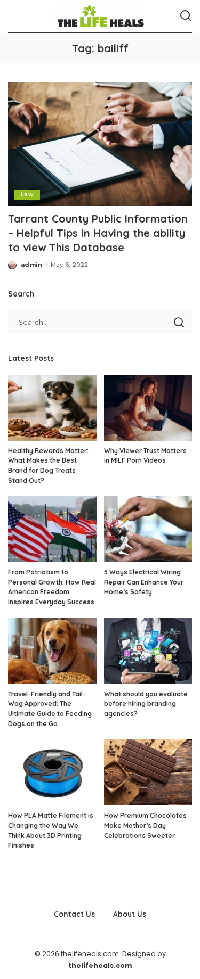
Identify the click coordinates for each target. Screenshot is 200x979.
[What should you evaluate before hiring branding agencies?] (148, 651)
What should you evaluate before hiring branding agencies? (146, 704)
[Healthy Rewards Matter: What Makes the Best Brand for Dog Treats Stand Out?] (52, 408)
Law (27, 194)
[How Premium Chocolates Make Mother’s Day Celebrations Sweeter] (148, 772)
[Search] (185, 16)
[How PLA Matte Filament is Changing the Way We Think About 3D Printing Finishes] (52, 772)
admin (32, 264)
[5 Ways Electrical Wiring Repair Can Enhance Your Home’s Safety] (148, 529)
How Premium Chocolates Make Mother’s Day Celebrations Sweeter (145, 825)
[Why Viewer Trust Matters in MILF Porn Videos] (148, 408)
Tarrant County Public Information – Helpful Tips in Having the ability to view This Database (98, 233)
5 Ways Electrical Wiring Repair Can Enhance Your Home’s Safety (143, 582)
